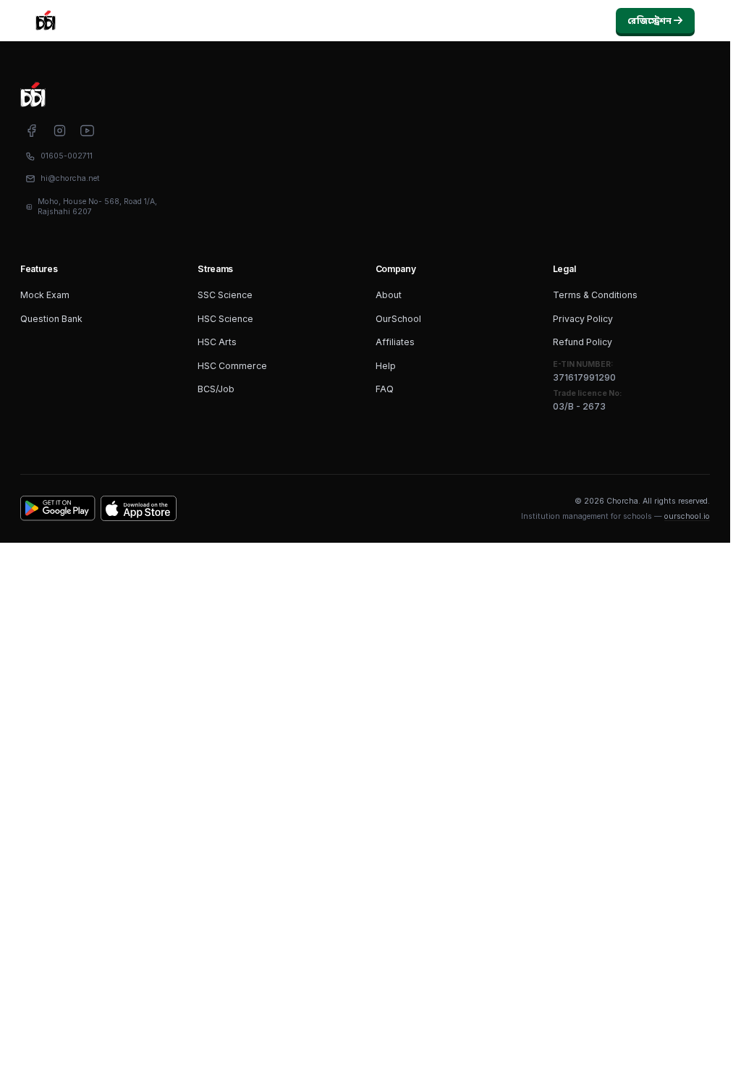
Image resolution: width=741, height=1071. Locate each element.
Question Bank (51, 318)
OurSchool (398, 318)
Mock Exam (44, 294)
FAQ (385, 389)
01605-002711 (67, 156)
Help (386, 365)
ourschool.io (687, 516)
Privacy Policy (583, 318)
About (389, 294)
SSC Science (225, 294)
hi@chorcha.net (70, 178)
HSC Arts (217, 341)
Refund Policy (582, 341)
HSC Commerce (232, 365)
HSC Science (225, 318)
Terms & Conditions (595, 294)
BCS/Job (216, 389)
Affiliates (395, 341)
